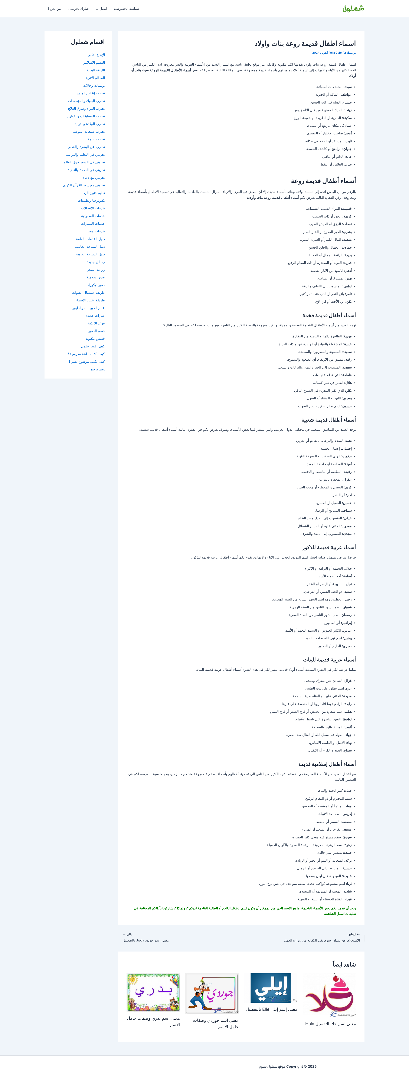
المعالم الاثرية (95, 78)
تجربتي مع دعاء (94, 177)
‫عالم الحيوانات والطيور (88, 308)
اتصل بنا (101, 8)
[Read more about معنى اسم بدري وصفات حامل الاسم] (153, 992)
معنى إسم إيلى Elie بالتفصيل (271, 1009)
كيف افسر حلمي (93, 346)
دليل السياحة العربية (90, 254)
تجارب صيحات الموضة (89, 131)
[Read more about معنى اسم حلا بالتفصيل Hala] (329, 995)
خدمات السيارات (93, 223)
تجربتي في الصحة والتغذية (86, 170)
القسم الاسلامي (93, 62)
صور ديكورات (95, 285)
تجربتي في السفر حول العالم (84, 162)
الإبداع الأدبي (96, 55)
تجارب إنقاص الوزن (91, 93)
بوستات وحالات (94, 85)
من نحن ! (54, 8)
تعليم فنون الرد (94, 193)
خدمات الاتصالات (93, 208)
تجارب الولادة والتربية (90, 124)
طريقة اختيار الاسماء (90, 300)
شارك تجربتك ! (78, 8)
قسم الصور (96, 331)
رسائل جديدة (96, 262)
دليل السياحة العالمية (90, 246)
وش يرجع (98, 369)
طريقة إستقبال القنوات (88, 292)
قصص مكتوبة (95, 338)
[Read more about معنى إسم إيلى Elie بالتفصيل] (270, 987)
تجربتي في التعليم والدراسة (85, 154)
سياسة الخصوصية (126, 8)
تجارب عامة (96, 139)
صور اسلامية (96, 277)
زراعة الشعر (96, 269)
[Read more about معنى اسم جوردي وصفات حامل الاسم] (212, 993)
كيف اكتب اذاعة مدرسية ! (86, 354)
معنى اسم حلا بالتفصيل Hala (330, 1023)
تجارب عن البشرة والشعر (86, 147)
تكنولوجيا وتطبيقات (91, 200)
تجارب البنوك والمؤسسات (86, 101)
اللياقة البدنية (95, 70)
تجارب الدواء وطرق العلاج (86, 108)
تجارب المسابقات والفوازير (86, 116)
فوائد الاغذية (96, 323)
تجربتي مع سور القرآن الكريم (84, 185)
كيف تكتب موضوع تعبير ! (87, 361)
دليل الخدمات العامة (90, 239)
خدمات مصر (96, 231)
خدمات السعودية (93, 216)
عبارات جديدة (95, 315)
